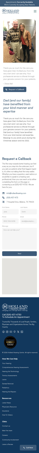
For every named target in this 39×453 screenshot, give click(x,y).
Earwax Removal (7, 384)
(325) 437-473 (12, 197)
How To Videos (7, 415)
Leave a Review (7, 444)
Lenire (4, 379)
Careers (5, 435)
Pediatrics (5, 388)
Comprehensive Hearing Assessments (15, 367)
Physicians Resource (9, 407)
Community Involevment (10, 440)
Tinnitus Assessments (9, 375)
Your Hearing (6, 363)
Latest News (6, 403)
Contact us (6, 426)
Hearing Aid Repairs (9, 392)
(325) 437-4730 (13, 314)
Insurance (5, 411)
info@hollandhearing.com (16, 193)
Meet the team (7, 430)
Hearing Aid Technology (10, 371)
